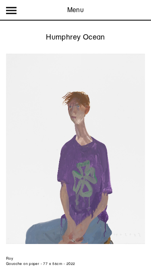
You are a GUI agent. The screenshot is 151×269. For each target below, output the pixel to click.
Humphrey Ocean (75, 37)
